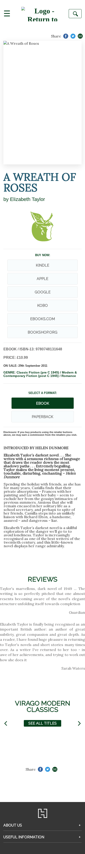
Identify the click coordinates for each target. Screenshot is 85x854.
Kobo (42, 305)
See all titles (42, 723)
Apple (42, 279)
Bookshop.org (42, 332)
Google (43, 292)
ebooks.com (42, 319)
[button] (5, 723)
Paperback (42, 417)
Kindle (42, 265)
